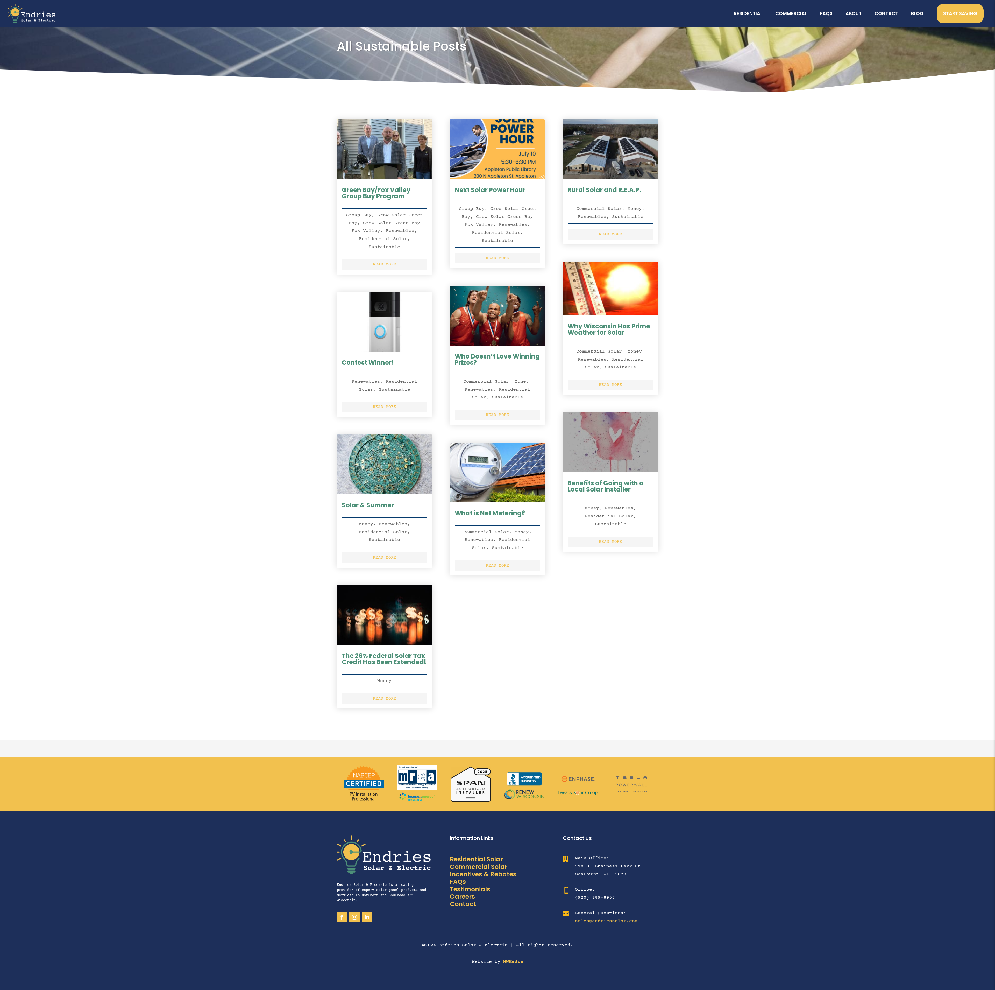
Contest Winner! (368, 362)
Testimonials (470, 889)
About (853, 13)
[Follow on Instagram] (354, 917)
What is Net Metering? (490, 513)
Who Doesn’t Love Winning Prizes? (497, 359)
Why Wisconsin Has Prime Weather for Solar (609, 329)
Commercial (791, 13)
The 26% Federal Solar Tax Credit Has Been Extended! (384, 658)
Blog (917, 13)
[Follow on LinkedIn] (367, 917)
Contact (886, 13)
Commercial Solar (486, 381)
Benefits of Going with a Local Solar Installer (606, 486)
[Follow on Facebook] (342, 917)
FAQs (826, 13)
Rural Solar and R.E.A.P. (604, 190)
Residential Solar (383, 239)
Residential (748, 13)
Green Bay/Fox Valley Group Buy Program (376, 193)
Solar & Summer (368, 505)
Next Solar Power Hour (490, 190)
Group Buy (359, 215)
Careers (462, 896)
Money (366, 524)
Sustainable (384, 247)
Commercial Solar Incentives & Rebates (483, 870)
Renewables (400, 231)
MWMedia (513, 961)
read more (384, 264)
